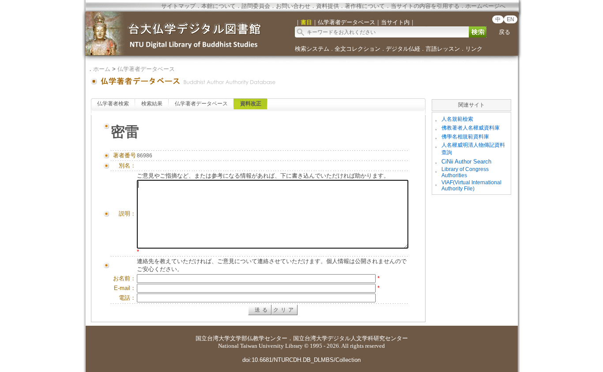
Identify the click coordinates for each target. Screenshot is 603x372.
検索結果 (151, 103)
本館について (218, 6)
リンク (473, 48)
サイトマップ (178, 6)
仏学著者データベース (146, 69)
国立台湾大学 (213, 338)
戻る (504, 32)
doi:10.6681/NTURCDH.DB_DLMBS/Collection (301, 360)
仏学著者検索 (113, 103)
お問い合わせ (293, 6)
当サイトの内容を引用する (425, 6)
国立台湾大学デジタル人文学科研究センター (350, 338)
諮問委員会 (255, 6)
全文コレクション (358, 48)
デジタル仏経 (403, 48)
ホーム (101, 69)
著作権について (365, 6)
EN (510, 19)
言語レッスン (443, 48)
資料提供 (327, 6)
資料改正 (250, 103)
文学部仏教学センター (258, 338)
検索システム (312, 48)
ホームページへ (485, 6)
